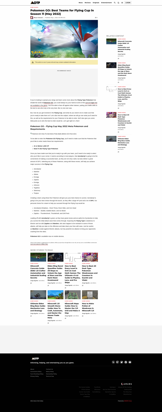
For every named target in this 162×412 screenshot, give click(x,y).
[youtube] (130, 362)
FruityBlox (112, 394)
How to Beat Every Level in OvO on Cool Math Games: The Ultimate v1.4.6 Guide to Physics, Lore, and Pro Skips (125, 95)
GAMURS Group (128, 401)
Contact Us (49, 369)
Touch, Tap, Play (85, 394)
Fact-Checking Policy (36, 374)
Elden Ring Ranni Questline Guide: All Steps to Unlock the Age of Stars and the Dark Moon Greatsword (55, 273)
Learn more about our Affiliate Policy (39, 244)
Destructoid (128, 389)
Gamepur (113, 387)
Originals (96, 2)
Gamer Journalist (84, 392)
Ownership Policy (51, 374)
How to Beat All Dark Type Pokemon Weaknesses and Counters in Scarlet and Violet (89, 273)
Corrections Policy (35, 371)
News (81, 2)
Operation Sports (110, 392)
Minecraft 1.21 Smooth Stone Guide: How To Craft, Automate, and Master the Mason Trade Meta (55, 311)
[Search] (114, 2)
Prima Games (86, 389)
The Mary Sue (127, 392)
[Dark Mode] (118, 2)
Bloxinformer (128, 394)
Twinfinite (97, 387)
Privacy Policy (34, 376)
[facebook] (125, 362)
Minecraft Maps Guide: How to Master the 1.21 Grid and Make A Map (72, 308)
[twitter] (121, 362)
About (32, 369)
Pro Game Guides (84, 387)
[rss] (113, 362)
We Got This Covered (109, 389)
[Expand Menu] (122, 2)
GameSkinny (96, 392)
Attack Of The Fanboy (125, 387)
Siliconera (97, 389)
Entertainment (106, 2)
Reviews (88, 2)
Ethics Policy (50, 371)
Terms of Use (50, 376)
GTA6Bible (86, 396)
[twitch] (117, 362)
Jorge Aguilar (34, 280)
